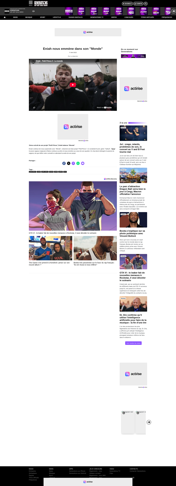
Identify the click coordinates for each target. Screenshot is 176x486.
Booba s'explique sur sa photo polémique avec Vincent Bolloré (132, 233)
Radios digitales (76, 17)
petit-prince (45, 171)
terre (65, 171)
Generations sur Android (77, 473)
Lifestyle (57, 17)
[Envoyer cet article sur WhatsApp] (77, 164)
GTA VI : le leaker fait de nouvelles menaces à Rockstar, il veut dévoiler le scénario (133, 276)
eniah (55, 171)
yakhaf (60, 171)
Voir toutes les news (133, 343)
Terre (113, 149)
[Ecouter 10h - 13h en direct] (133, 56)
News (15, 17)
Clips (111, 473)
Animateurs (33, 473)
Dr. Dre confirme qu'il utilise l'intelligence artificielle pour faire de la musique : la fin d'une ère (133, 319)
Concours (128, 17)
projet (38, 171)
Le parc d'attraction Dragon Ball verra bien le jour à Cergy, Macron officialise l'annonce (133, 190)
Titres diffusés (147, 17)
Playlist (31, 475)
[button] (128, 422)
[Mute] (33, 11)
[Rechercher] (146, 3)
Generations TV (96, 17)
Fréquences (167, 17)
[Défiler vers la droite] (149, 422)
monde (51, 171)
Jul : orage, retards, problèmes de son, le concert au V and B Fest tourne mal (132, 148)
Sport (42, 17)
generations (32, 171)
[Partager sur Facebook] (63, 164)
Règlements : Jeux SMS (97, 475)
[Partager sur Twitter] (68, 164)
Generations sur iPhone (77, 471)
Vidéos (114, 17)
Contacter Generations (137, 471)
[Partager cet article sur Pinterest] (73, 164)
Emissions (32, 471)
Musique (28, 17)
